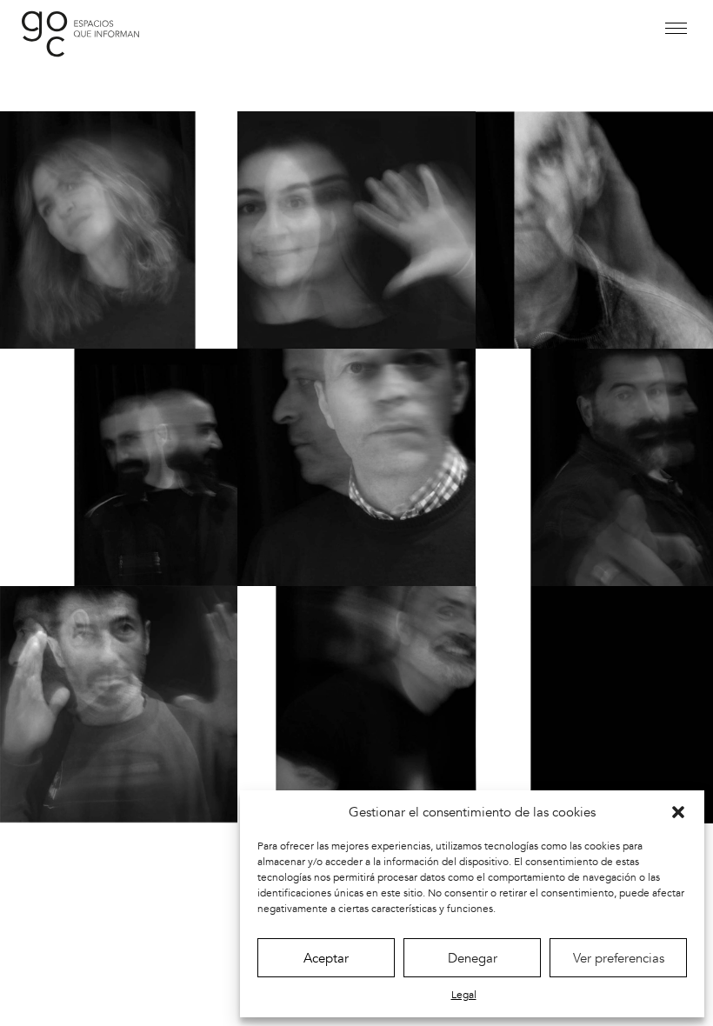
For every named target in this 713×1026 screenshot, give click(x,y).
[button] (678, 812)
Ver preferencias (618, 958)
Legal (463, 995)
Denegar (472, 958)
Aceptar (326, 958)
